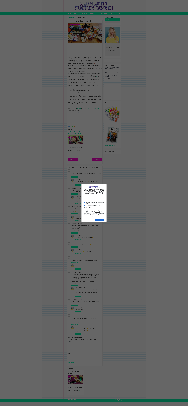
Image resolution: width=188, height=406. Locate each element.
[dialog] (94, 203)
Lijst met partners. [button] (97, 212)
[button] (94, 207)
